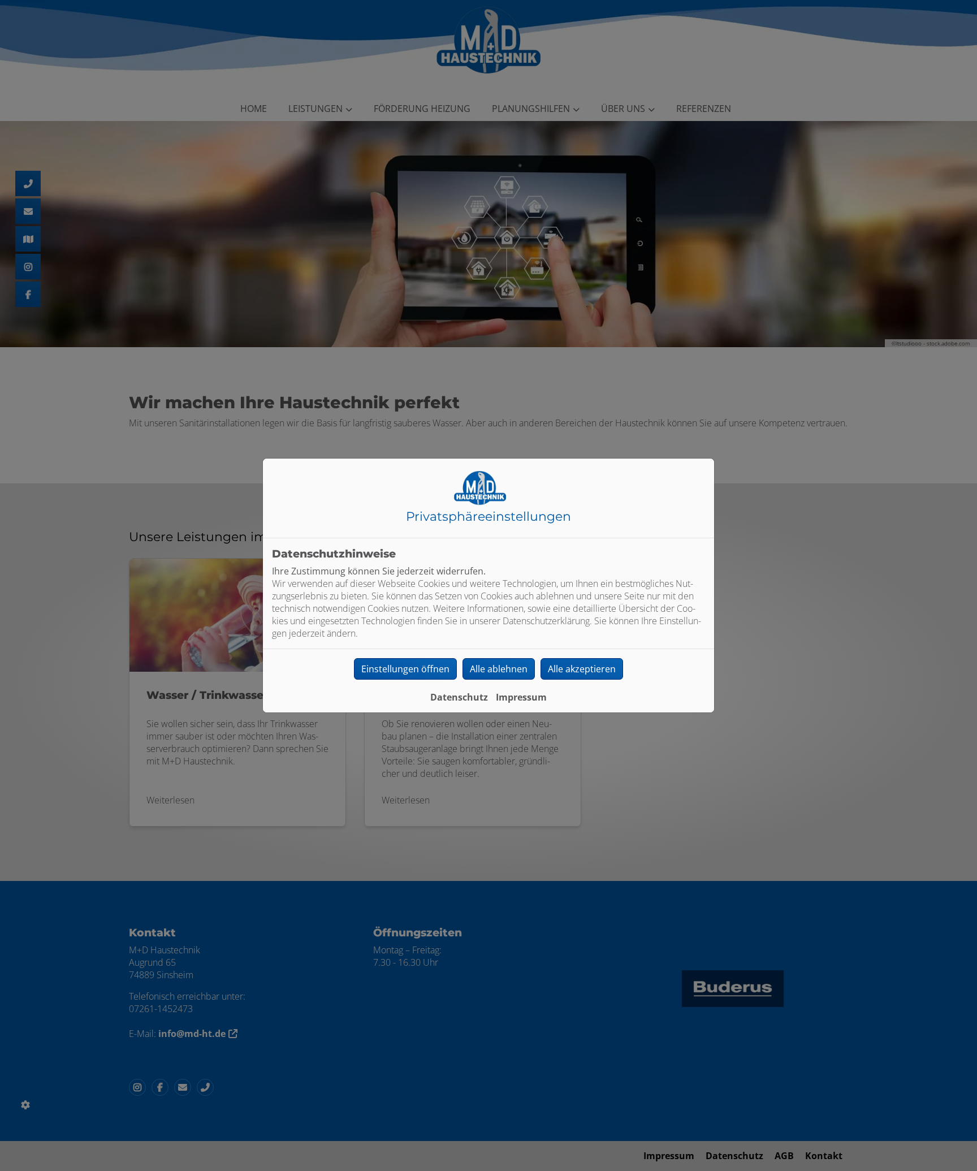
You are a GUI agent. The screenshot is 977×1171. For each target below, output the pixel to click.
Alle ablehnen (499, 669)
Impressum (521, 697)
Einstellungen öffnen (405, 669)
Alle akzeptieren (582, 669)
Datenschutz (459, 697)
